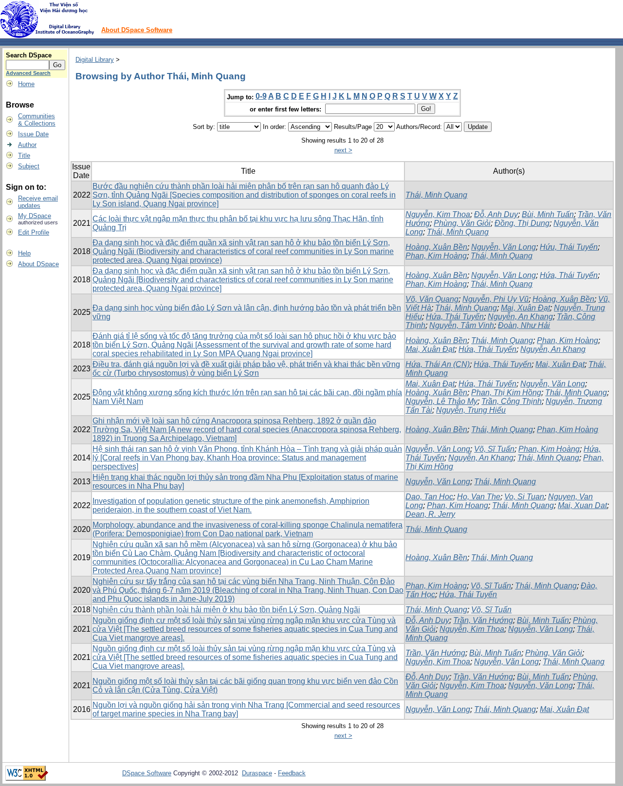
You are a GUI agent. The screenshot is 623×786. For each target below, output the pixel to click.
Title (24, 155)
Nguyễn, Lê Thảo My (441, 401)
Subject (28, 166)
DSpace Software (146, 773)
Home (26, 84)
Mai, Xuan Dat (582, 505)
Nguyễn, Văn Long (503, 247)
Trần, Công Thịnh (511, 401)
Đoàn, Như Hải (524, 325)
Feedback (292, 773)
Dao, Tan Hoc (429, 497)
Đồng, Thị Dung (522, 223)
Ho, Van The (478, 497)
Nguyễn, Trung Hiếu (471, 410)
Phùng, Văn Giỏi (462, 223)
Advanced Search (28, 73)
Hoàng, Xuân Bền (436, 247)
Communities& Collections (36, 119)
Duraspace (257, 773)
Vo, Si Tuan (524, 497)
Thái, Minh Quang (436, 195)
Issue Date (33, 134)
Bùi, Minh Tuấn (548, 214)
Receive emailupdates (38, 202)
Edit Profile (33, 232)
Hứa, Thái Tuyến (569, 275)
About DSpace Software (136, 30)
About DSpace (38, 264)
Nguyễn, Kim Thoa (437, 214)
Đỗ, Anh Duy (496, 214)
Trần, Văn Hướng (483, 620)
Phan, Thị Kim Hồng (506, 392)
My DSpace (34, 215)
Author (27, 144)
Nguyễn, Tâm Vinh (461, 325)
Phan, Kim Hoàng (436, 256)
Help (24, 253)
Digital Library (94, 59)
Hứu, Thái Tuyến (569, 247)
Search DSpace (29, 55)
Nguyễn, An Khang (520, 316)
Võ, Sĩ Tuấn (494, 449)
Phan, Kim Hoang (457, 505)
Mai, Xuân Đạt (525, 308)
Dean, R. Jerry (430, 514)
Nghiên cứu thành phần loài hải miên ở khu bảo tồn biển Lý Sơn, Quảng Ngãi (226, 609)
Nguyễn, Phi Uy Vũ (495, 299)
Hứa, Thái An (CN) (437, 364)
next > (343, 150)
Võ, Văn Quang (431, 299)
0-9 (261, 96)
